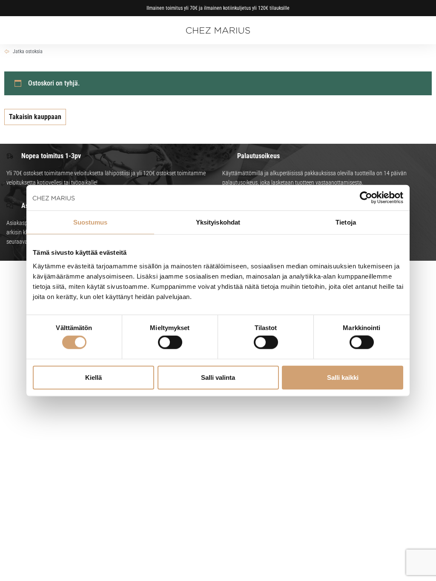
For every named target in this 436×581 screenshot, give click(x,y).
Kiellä (93, 377)
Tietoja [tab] (346, 222)
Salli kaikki (343, 377)
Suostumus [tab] (90, 222)
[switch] (170, 342)
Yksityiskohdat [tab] (218, 222)
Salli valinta (218, 377)
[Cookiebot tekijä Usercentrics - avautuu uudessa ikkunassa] (366, 197)
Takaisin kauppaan (35, 117)
